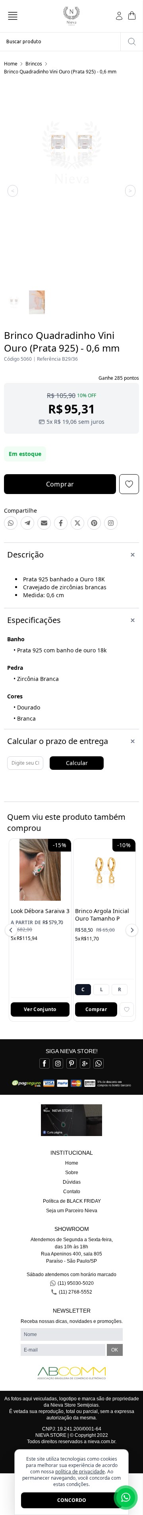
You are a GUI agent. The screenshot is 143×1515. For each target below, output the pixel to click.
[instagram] (58, 1063)
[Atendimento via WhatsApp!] (125, 1497)
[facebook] (44, 1063)
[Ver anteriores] (12, 930)
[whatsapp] (98, 1063)
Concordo (71, 1500)
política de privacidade (80, 1471)
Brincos (33, 63)
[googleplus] (85, 1063)
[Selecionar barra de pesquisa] (132, 41)
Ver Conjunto (40, 1009)
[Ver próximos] (130, 930)
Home (10, 63)
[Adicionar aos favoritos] (127, 1009)
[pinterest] (71, 1063)
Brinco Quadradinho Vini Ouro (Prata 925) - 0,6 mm (60, 71)
